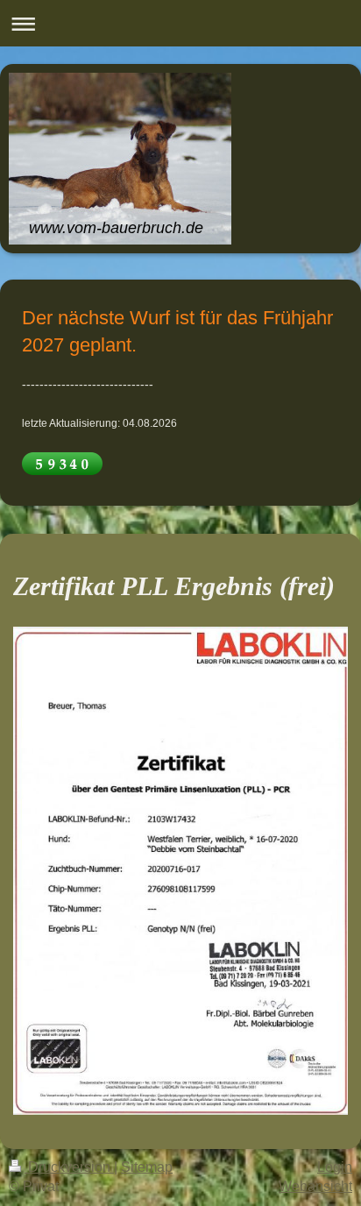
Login (334, 1167)
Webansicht (315, 1186)
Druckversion (69, 1167)
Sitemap (147, 1167)
